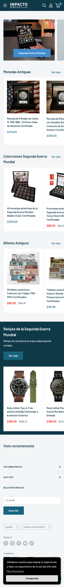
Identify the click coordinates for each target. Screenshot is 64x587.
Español (8, 527)
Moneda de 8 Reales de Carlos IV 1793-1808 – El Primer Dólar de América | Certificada (22, 122)
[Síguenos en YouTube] (25, 543)
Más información (15, 571)
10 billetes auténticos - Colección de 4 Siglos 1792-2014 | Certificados (21, 293)
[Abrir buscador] (44, 5)
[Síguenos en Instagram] (12, 543)
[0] (58, 5)
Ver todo (56, 72)
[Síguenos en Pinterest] (18, 543)
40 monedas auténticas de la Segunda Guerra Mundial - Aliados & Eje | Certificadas (22, 212)
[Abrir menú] (5, 5)
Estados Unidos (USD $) (34, 527)
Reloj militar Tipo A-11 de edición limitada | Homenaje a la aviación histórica (22, 412)
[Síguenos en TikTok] (31, 543)
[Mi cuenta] (51, 5)
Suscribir (14, 510)
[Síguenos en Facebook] (5, 543)
